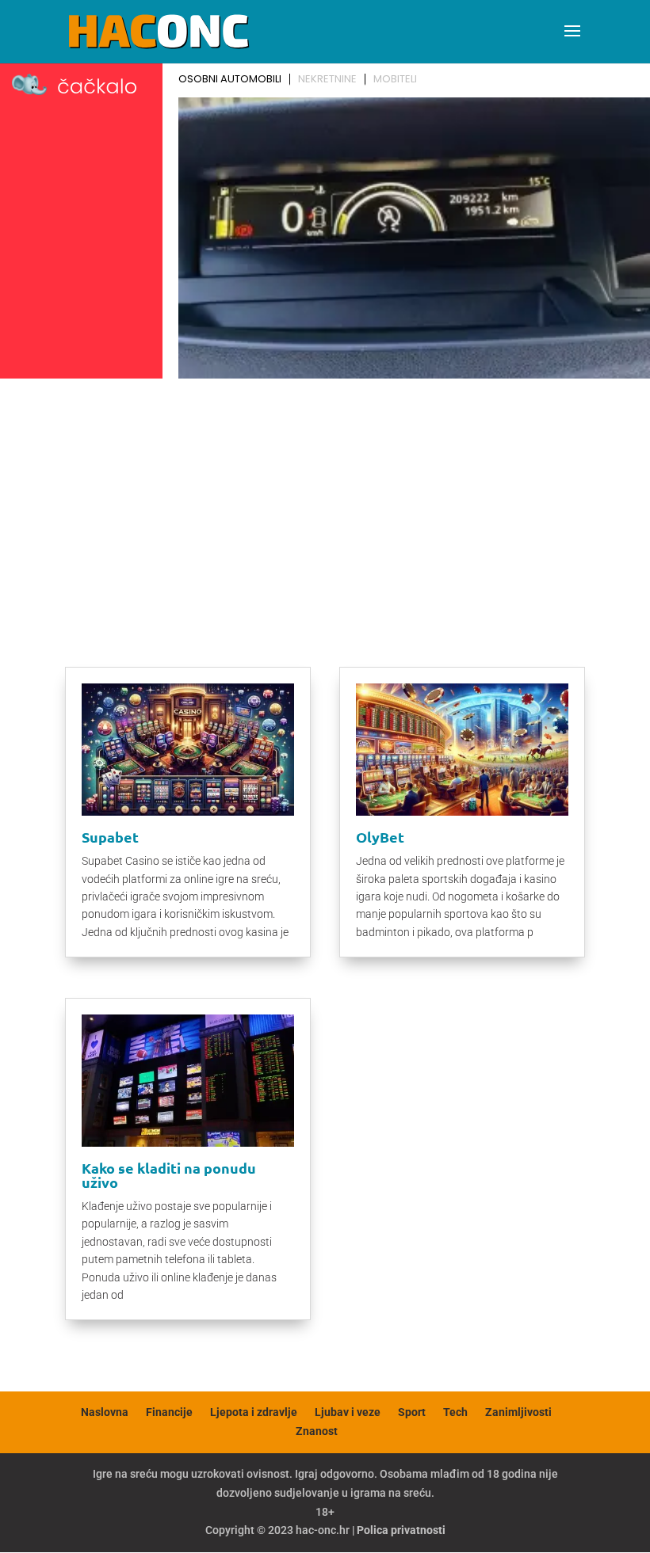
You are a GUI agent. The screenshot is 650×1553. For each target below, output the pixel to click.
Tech (455, 1412)
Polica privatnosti (401, 1530)
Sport (412, 1412)
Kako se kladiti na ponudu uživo (169, 1175)
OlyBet (380, 837)
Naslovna (104, 1412)
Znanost (317, 1431)
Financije (169, 1412)
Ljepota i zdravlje (253, 1412)
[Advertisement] (325, 504)
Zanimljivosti (518, 1412)
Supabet (110, 837)
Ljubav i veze (347, 1412)
